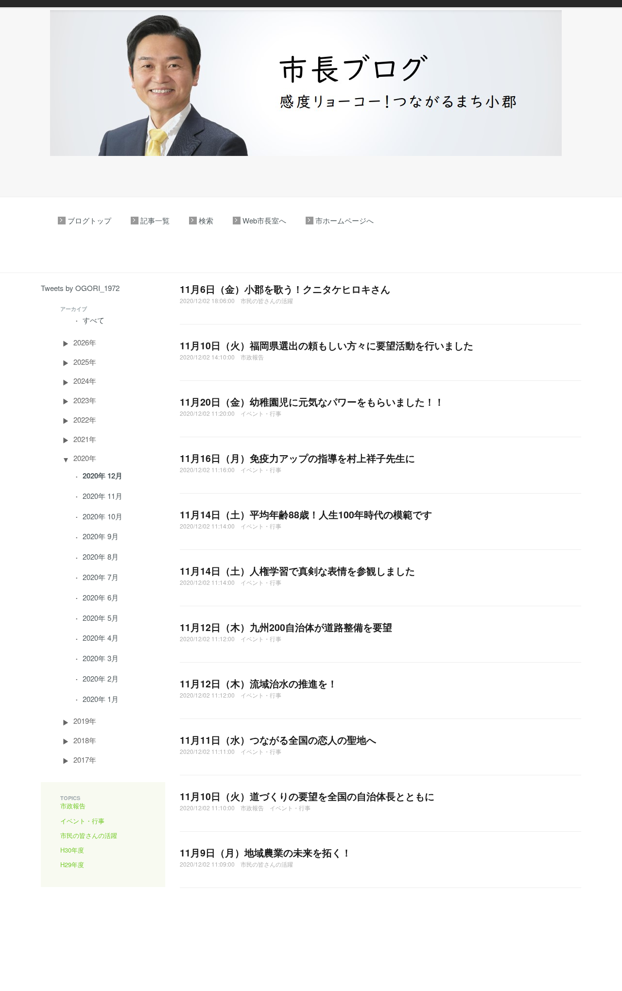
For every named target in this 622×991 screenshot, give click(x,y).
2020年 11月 (102, 496)
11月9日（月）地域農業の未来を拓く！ (265, 852)
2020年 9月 (101, 536)
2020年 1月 (101, 699)
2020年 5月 (101, 618)
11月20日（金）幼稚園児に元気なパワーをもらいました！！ (312, 402)
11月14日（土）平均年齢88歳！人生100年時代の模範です (306, 514)
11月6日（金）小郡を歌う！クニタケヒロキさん (285, 289)
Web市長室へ (264, 220)
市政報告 (73, 805)
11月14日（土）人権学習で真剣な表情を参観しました (297, 571)
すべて (93, 320)
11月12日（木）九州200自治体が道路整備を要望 (286, 627)
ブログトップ (89, 220)
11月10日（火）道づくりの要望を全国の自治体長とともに (307, 796)
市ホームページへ (344, 220)
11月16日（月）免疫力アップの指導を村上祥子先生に (297, 458)
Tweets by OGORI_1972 (80, 288)
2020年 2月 (101, 678)
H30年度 (72, 849)
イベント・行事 (82, 820)
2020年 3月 (101, 658)
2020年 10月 (102, 516)
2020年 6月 (101, 597)
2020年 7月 (101, 577)
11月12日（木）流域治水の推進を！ (258, 683)
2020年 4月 (101, 637)
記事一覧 (155, 220)
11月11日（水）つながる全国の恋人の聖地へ (278, 740)
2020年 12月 (102, 475)
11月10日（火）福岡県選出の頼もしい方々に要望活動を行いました (326, 345)
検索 (206, 220)
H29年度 (72, 864)
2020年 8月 (101, 556)
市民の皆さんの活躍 (88, 835)
